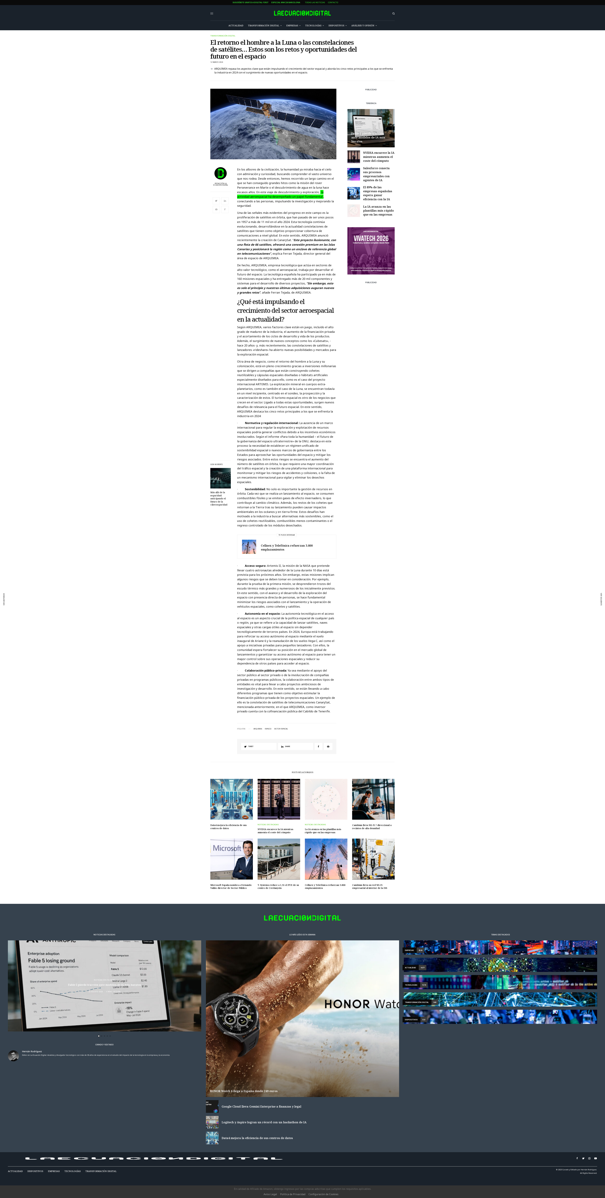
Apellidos (194, 606)
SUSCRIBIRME (200, 628)
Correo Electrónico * (200, 582)
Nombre (193, 594)
